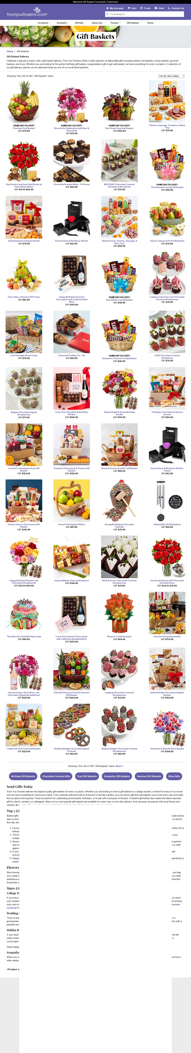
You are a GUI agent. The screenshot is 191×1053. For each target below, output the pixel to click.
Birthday (79, 22)
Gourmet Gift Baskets (149, 776)
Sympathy (62, 22)
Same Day (97, 22)
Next (118, 766)
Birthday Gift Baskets (23, 776)
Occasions (43, 22)
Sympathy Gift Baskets (117, 776)
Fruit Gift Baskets (87, 776)
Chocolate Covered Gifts (56, 776)
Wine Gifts (174, 776)
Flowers (114, 22)
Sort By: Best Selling (169, 76)
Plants (150, 22)
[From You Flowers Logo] (27, 11)
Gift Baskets (133, 22)
